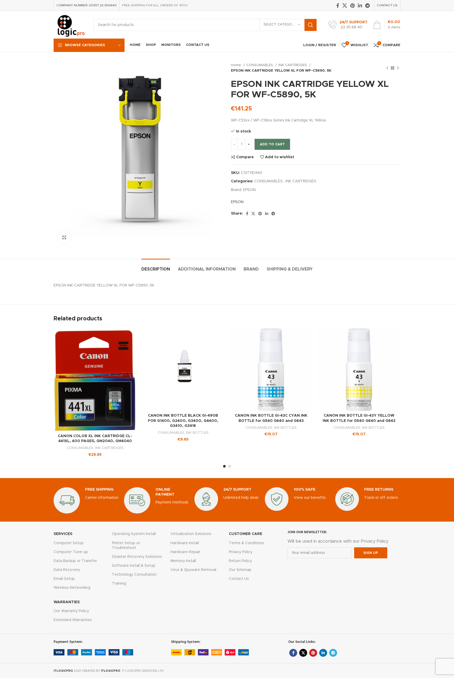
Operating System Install (134, 534)
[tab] (155, 267)
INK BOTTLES (197, 433)
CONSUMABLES (260, 65)
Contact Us (239, 579)
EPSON (249, 190)
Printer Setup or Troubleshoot (126, 545)
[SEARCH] (311, 25)
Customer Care (245, 534)
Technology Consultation (134, 574)
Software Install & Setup (133, 566)
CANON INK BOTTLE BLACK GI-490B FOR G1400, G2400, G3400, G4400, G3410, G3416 (183, 421)
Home (236, 65)
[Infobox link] (348, 24)
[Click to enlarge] (64, 237)
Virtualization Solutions (191, 534)
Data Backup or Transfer (75, 561)
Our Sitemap (240, 570)
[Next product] (397, 68)
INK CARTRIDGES (293, 65)
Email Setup (64, 579)
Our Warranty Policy (71, 611)
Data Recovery (67, 570)
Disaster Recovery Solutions (137, 557)
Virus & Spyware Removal (193, 570)
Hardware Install (185, 543)
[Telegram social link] (367, 5)
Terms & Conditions (246, 543)
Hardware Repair (185, 552)
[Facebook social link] (338, 5)
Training (119, 583)
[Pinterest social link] (352, 5)
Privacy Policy (240, 552)
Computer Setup (69, 543)
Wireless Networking (72, 588)
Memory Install (183, 561)
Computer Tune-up (71, 552)
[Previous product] (387, 68)
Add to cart (272, 144)
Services (63, 534)
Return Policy (240, 561)
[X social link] (345, 5)
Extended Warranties (73, 620)
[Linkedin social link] (360, 5)
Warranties (67, 602)
